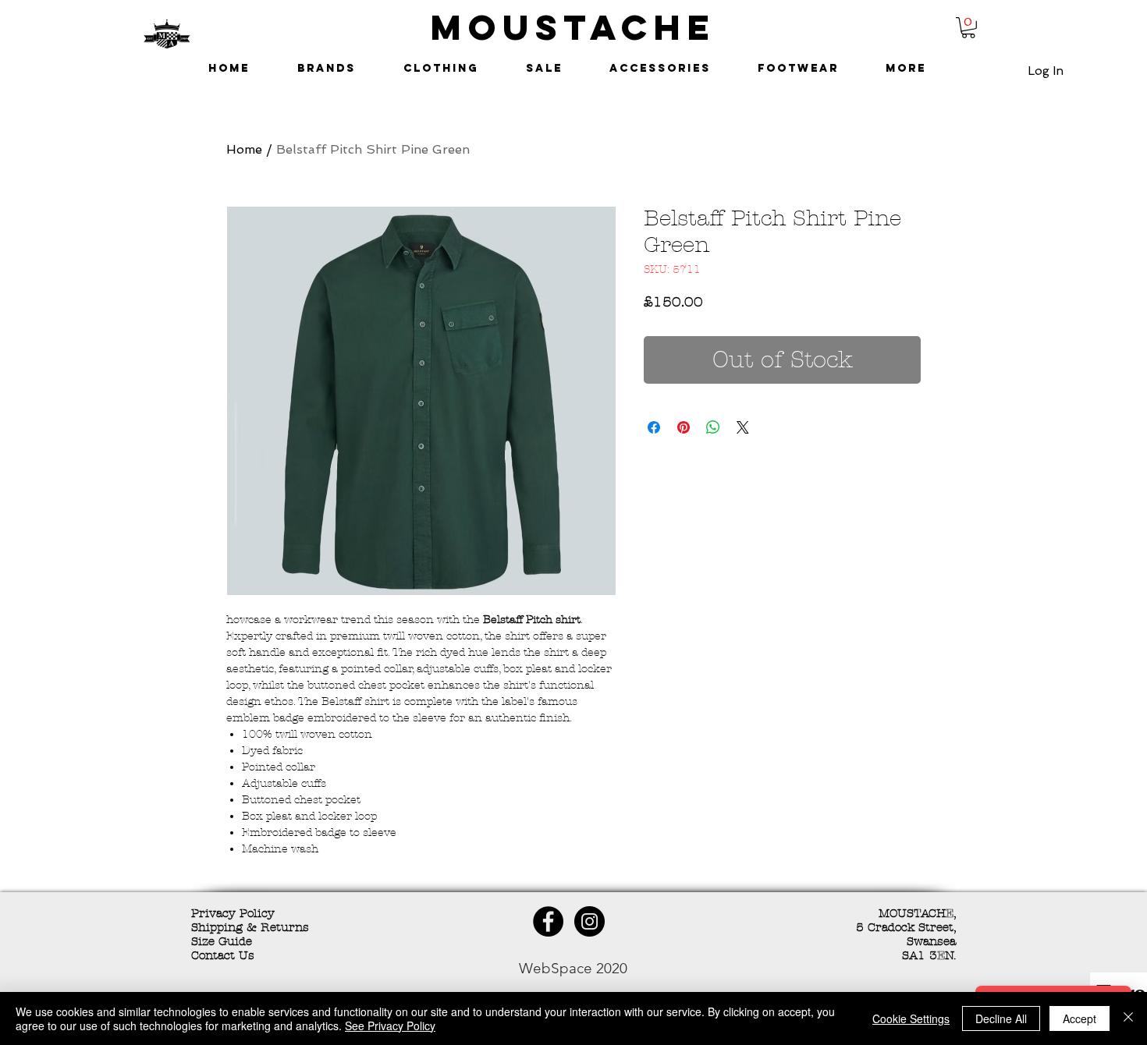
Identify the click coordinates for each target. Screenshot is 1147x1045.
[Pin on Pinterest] (683, 427)
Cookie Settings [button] (911, 1018)
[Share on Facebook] (654, 427)
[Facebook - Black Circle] (548, 921)
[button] (968, 27)
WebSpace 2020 (573, 968)
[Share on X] (742, 427)
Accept (1079, 1018)
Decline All (1001, 1018)
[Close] (1128, 1018)
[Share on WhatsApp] (713, 427)
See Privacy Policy (390, 1025)
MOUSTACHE (573, 27)
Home (244, 149)
